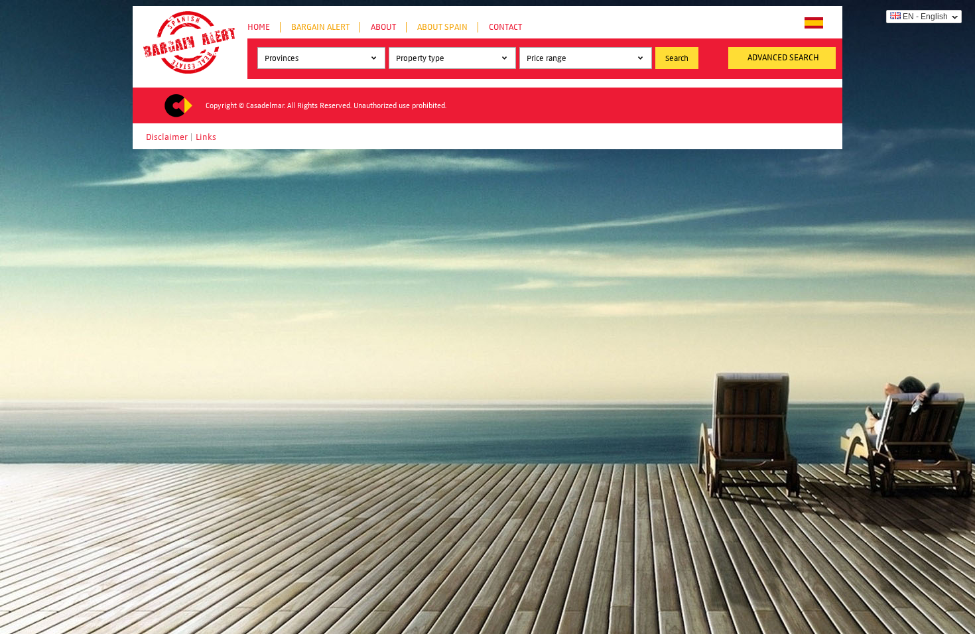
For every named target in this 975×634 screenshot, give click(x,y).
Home (258, 27)
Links (206, 137)
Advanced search (783, 57)
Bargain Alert (320, 27)
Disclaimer (167, 137)
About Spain (442, 27)
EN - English (925, 16)
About (383, 27)
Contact (505, 27)
